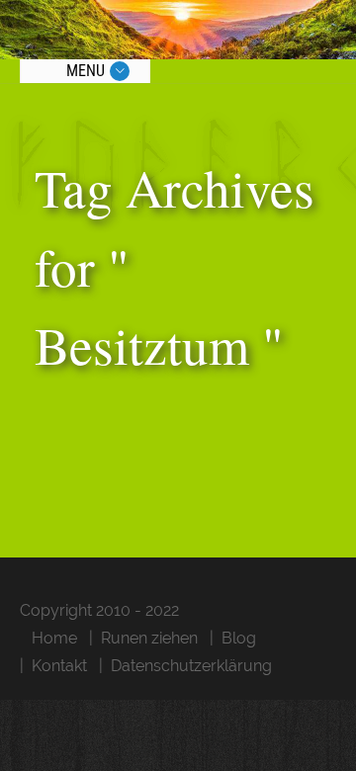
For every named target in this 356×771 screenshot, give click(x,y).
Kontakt (59, 665)
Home (54, 638)
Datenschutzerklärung (191, 665)
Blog (239, 638)
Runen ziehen (149, 638)
